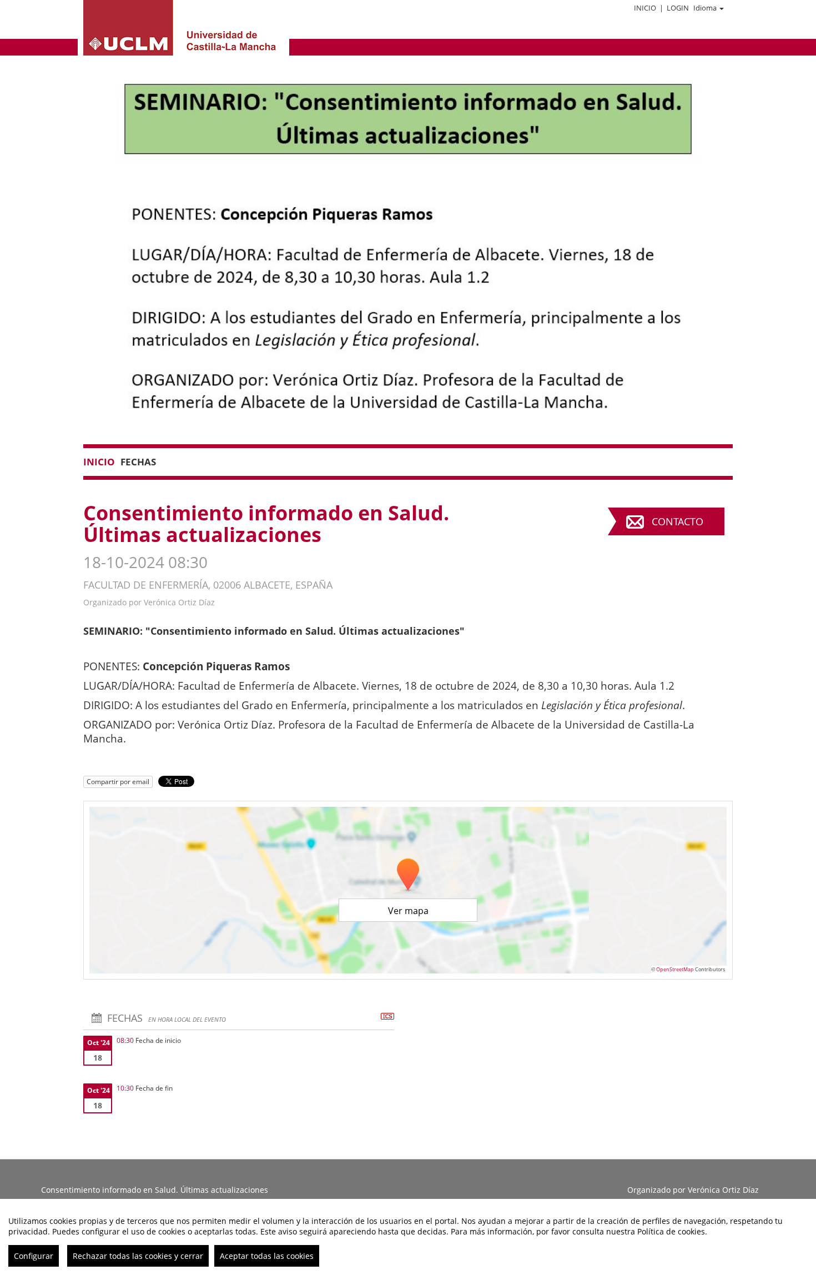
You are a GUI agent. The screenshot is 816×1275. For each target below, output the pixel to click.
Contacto (677, 521)
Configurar (33, 1256)
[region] (408, 1237)
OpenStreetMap (675, 969)
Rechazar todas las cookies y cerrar (138, 1256)
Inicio (645, 8)
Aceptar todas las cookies (267, 1256)
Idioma (705, 8)
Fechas (138, 461)
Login (678, 8)
